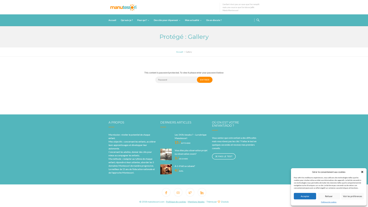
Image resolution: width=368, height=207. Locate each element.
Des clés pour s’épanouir (166, 20)
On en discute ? (214, 20)
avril (179, 171)
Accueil (112, 20)
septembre (183, 143)
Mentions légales (196, 201)
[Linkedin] (202, 192)
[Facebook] (166, 192)
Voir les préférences (352, 196)
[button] (362, 171)
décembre (181, 159)
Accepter (305, 196)
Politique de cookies (329, 202)
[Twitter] (190, 192)
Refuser (329, 196)
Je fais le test (223, 156)
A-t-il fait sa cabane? (185, 166)
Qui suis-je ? (127, 20)
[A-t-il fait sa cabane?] (166, 170)
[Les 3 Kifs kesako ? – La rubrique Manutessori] (166, 138)
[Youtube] (178, 192)
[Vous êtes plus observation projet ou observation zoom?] (166, 154)
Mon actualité (192, 20)
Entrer (204, 79)
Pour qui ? (142, 20)
